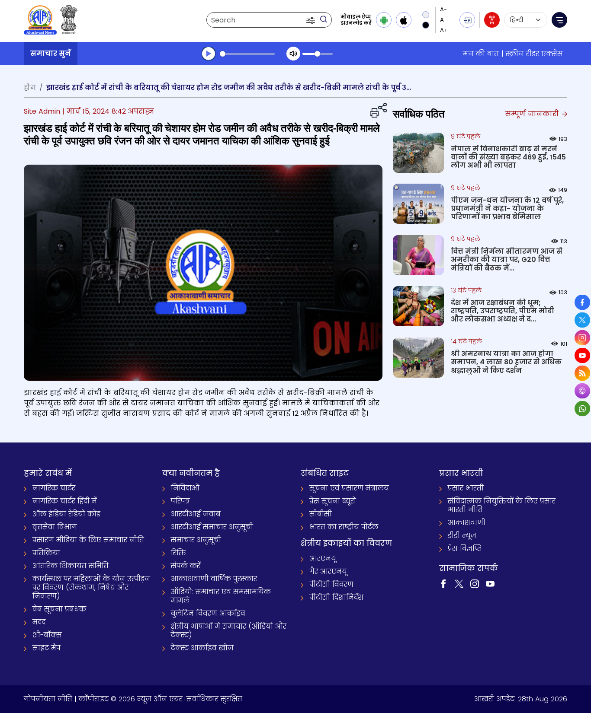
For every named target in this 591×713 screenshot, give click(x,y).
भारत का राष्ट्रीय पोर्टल (343, 527)
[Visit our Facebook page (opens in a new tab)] (443, 584)
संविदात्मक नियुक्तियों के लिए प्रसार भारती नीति (502, 505)
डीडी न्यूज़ (462, 536)
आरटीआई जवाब (196, 514)
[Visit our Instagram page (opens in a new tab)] (474, 584)
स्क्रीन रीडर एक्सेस (534, 54)
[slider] (247, 54)
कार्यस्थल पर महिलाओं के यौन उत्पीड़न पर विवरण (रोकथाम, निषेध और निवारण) (91, 587)
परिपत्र (180, 501)
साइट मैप (46, 648)
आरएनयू (322, 558)
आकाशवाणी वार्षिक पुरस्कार (214, 579)
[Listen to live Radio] (492, 20)
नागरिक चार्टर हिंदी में (64, 501)
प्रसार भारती (466, 488)
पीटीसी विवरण (331, 584)
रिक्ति (178, 553)
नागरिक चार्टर (53, 488)
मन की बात (481, 54)
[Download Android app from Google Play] (384, 20)
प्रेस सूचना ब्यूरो (332, 501)
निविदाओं (185, 488)
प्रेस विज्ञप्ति (465, 549)
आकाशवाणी (466, 523)
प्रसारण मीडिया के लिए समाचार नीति (88, 540)
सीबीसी (320, 514)
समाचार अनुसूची (196, 540)
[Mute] (293, 53)
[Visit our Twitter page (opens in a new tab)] (459, 584)
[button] (311, 20)
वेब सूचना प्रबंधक (59, 609)
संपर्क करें (185, 566)
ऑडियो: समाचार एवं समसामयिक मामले (221, 596)
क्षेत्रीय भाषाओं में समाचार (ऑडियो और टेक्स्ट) (228, 630)
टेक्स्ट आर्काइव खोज (202, 648)
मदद (38, 622)
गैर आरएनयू (328, 571)
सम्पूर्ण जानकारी (533, 114)
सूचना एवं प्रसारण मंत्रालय (349, 488)
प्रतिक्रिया (46, 553)
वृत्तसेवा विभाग (54, 527)
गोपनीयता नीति (48, 699)
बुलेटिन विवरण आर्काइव (208, 613)
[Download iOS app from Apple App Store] (403, 20)
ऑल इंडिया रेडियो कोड (66, 514)
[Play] (208, 53)
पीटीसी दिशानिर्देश (336, 597)
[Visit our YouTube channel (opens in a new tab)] (490, 584)
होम (30, 87)
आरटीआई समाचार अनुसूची (212, 527)
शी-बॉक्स (47, 635)
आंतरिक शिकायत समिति (70, 566)
